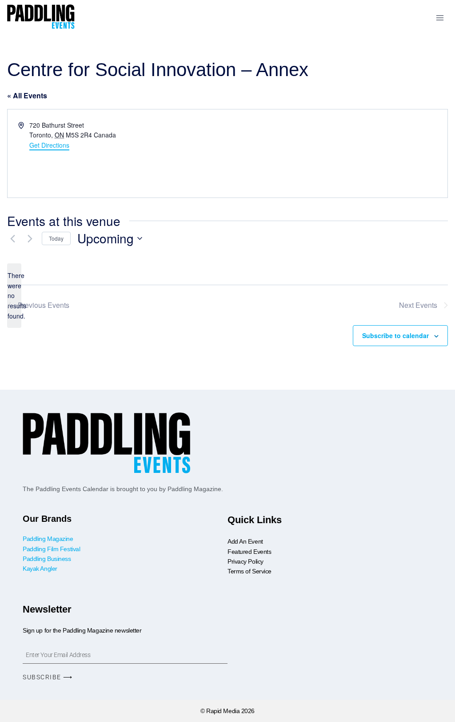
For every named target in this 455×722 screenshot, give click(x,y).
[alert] (14, 295)
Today (56, 238)
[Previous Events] (12, 238)
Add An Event (245, 541)
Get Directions (49, 145)
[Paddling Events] (41, 17)
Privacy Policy (245, 561)
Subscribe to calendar (395, 335)
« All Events (27, 95)
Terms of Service (249, 571)
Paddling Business (47, 558)
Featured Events (249, 551)
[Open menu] (439, 17)
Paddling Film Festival (51, 549)
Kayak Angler (40, 568)
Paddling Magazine (48, 538)
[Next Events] (29, 238)
